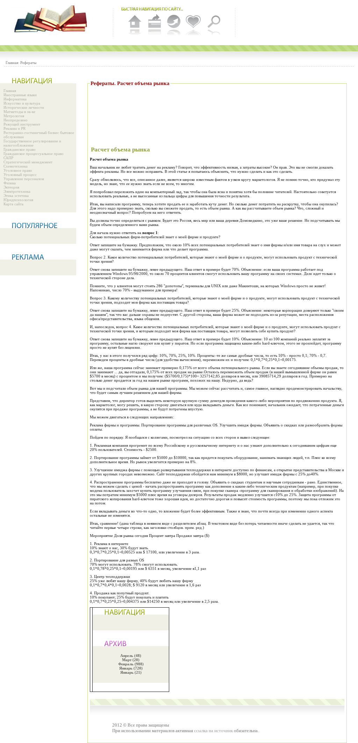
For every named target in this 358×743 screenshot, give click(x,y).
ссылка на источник (213, 730)
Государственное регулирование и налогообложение (32, 143)
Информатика (15, 99)
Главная (9, 91)
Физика (9, 183)
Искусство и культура (21, 103)
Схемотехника (15, 166)
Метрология (13, 116)
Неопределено (15, 120)
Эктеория (11, 187)
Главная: (12, 63)
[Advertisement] (217, 108)
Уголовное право (17, 170)
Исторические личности (23, 107)
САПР (8, 158)
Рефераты (28, 63)
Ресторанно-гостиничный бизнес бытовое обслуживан (38, 134)
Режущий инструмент (21, 124)
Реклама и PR (14, 128)
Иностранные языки (20, 95)
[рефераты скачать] (52, 19)
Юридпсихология (18, 200)
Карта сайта (13, 204)
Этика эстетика (16, 195)
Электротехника (16, 191)
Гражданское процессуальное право (33, 153)
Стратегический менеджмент (27, 162)
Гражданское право (19, 149)
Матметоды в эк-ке (19, 111)
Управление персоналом (23, 179)
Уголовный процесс (20, 174)
